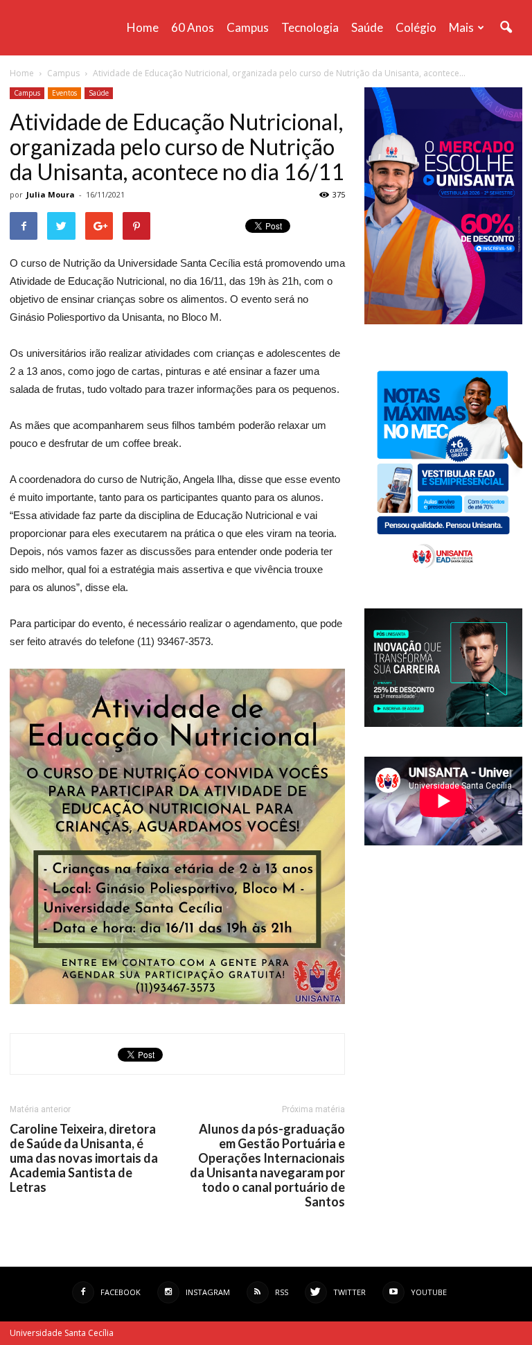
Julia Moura (50, 194)
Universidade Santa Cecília (62, 1333)
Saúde (367, 27)
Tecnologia (310, 27)
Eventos (64, 93)
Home (143, 27)
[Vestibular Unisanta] (443, 320)
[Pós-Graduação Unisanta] (443, 723)
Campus (248, 27)
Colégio (416, 27)
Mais (461, 27)
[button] (505, 27)
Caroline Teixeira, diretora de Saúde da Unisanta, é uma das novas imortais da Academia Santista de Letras (84, 1158)
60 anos (192, 27)
